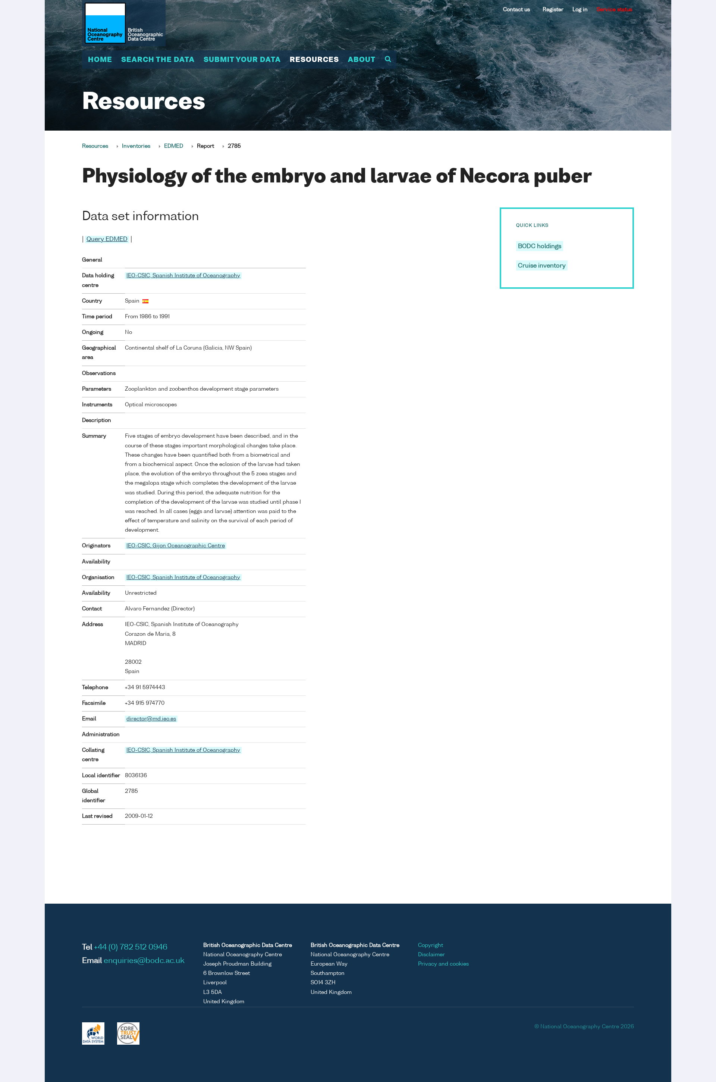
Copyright (430, 945)
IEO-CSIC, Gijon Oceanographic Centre (175, 545)
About (362, 60)
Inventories (136, 146)
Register (553, 9)
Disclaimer (431, 954)
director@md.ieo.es (151, 719)
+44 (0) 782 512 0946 (130, 947)
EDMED (173, 146)
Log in (580, 9)
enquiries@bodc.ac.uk (144, 961)
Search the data (158, 60)
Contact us (516, 9)
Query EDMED (107, 240)
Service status (614, 9)
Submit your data (242, 60)
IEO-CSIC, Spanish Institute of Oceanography (183, 275)
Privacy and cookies (443, 964)
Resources (314, 60)
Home (100, 60)
